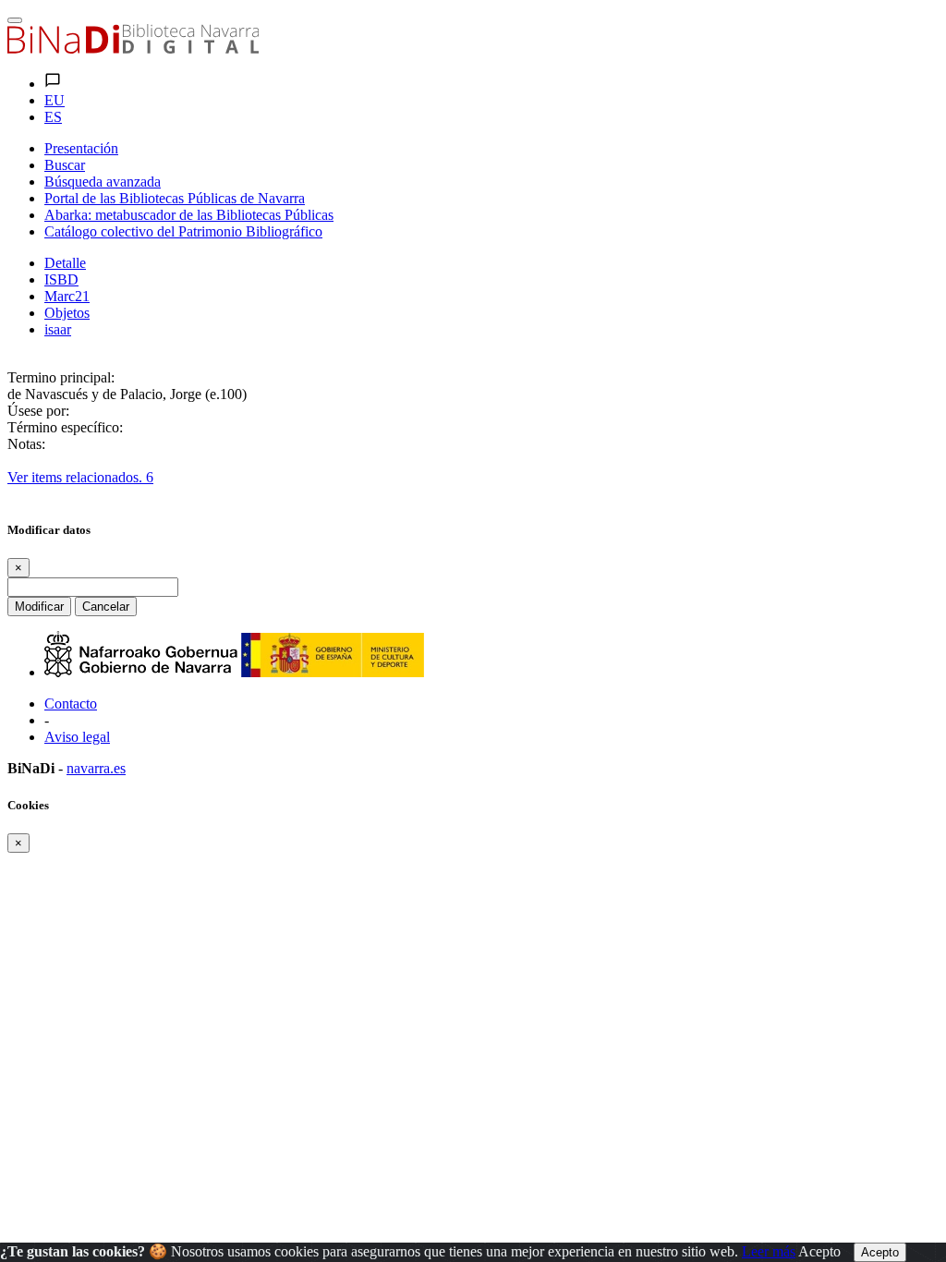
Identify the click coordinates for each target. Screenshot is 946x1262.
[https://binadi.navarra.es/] (133, 48)
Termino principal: (61, 377)
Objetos (67, 313)
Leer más (768, 1251)
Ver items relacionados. (80, 477)
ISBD (61, 279)
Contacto (70, 703)
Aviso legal (77, 737)
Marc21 (67, 296)
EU (54, 100)
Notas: (26, 444)
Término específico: (65, 427)
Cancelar (105, 606)
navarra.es (96, 768)
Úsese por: (38, 411)
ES (53, 117)
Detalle (65, 263)
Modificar (39, 606)
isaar (57, 329)
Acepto (819, 1251)
